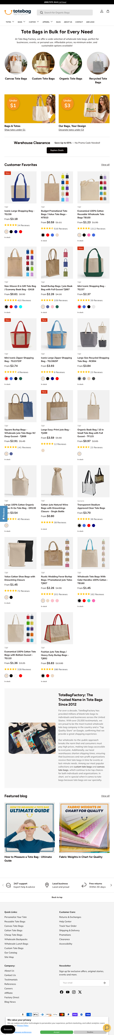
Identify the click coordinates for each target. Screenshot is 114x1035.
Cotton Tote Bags (13, 930)
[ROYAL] (52, 235)
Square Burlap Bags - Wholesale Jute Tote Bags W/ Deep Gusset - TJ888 (19, 433)
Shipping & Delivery (69, 930)
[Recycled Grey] (93, 306)
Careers (8, 988)
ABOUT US (68, 22)
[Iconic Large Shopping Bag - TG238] (20, 187)
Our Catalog (10, 952)
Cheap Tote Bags (13, 934)
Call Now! (62, 2)
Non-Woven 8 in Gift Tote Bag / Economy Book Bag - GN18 (20, 288)
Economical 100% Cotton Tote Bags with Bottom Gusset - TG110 (20, 655)
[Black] (11, 231)
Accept (57, 1032)
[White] (16, 675)
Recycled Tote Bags (98, 80)
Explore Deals (57, 150)
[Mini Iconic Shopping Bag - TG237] (93, 263)
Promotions (65, 935)
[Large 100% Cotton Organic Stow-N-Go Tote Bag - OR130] (20, 481)
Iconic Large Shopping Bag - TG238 (19, 212)
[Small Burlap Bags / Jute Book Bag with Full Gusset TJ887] (57, 263)
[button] (107, 1028)
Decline (90, 1032)
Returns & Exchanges (70, 917)
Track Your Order (68, 926)
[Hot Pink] (89, 235)
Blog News (10, 1002)
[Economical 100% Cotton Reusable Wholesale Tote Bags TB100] (93, 187)
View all (105, 164)
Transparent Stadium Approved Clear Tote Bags (91, 506)
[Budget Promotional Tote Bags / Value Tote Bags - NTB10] (57, 187)
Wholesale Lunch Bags (16, 943)
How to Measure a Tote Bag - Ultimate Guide (28, 858)
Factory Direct (11, 997)
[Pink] (52, 600)
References (10, 984)
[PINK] (52, 306)
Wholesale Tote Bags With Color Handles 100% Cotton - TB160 (92, 580)
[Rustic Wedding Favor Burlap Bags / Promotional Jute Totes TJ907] (57, 553)
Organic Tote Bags (70, 78)
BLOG (58, 22)
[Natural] (89, 378)
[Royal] (93, 235)
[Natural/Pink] (57, 600)
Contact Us (10, 975)
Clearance (64, 939)
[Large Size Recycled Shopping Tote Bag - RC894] (93, 334)
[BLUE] (47, 306)
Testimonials (11, 979)
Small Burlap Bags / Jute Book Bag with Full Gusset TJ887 (56, 288)
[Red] (20, 231)
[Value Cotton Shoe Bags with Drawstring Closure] (20, 553)
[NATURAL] (57, 235)
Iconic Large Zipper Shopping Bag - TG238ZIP (56, 359)
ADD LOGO (90, 22)
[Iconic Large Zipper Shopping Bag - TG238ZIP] (57, 334)
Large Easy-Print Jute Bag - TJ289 (55, 431)
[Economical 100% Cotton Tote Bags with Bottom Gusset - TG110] (20, 628)
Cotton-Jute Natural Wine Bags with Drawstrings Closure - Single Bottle (54, 508)
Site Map (9, 957)
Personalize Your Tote (15, 917)
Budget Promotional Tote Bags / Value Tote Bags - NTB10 (54, 214)
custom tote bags (83, 766)
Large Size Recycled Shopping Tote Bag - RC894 (93, 359)
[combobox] (65, 12)
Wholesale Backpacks (15, 939)
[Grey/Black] (93, 378)
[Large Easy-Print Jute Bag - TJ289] (57, 406)
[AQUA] (20, 306)
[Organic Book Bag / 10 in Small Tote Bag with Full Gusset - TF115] (93, 406)
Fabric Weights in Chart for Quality (80, 856)
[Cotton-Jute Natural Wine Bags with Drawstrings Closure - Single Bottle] (57, 481)
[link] (102, 11)
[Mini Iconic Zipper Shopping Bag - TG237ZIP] (20, 334)
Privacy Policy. (23, 1025)
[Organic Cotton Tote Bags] (70, 63)
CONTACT (79, 22)
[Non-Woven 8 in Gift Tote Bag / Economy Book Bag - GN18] (20, 263)
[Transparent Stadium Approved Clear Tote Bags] (93, 481)
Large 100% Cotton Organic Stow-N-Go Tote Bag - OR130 (20, 506)
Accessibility (65, 944)
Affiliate (8, 993)
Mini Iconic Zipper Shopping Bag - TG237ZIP (19, 359)
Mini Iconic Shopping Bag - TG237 (91, 288)
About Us (9, 971)
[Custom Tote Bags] (43, 63)
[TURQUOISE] (89, 600)
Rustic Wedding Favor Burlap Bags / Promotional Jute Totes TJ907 (56, 580)
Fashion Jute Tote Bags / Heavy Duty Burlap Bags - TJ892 (55, 655)
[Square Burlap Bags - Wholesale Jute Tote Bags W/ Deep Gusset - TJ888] (20, 406)
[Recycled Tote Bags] (98, 63)
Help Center (65, 921)
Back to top (57, 897)
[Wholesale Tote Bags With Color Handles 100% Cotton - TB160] (93, 553)
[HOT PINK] (93, 600)
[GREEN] (57, 306)
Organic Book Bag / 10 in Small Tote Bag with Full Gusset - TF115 (90, 433)
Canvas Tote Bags (16, 78)
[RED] (47, 235)
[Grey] (84, 378)
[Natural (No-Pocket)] (47, 600)
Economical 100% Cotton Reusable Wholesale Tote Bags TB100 (90, 214)
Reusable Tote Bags (14, 921)
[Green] (20, 378)
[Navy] (16, 231)
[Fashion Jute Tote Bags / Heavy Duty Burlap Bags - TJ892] (57, 628)
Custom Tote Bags (43, 78)
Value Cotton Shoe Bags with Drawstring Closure (19, 578)
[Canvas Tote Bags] (16, 63)
